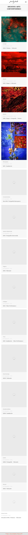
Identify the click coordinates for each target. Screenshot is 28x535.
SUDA (21, 533)
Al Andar (4, 43)
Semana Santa (4, 513)
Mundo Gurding (6, 374)
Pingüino (5, 266)
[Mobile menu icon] (26, 2)
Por (6, 45)
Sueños (4, 457)
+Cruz (4, 336)
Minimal (4, 484)
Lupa (12, 29)
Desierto (4, 79)
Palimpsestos (5, 161)
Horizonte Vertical (6, 197)
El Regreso (5, 301)
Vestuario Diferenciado (7, 231)
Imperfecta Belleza (6, 409)
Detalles (15, 29)
